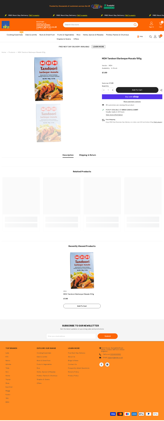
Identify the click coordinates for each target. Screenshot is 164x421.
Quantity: (105, 86)
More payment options (132, 101)
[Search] (100, 24)
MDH (110, 65)
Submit (108, 336)
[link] (21, 220)
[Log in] (155, 36)
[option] (48, 79)
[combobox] (97, 24)
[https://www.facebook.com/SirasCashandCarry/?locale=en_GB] (101, 364)
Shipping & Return (87, 155)
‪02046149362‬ (115, 354)
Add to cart (137, 90)
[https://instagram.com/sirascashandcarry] (107, 364)
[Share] (160, 90)
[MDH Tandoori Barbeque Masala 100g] (82, 270)
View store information (114, 115)
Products (12, 52)
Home (4, 52)
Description (68, 155)
